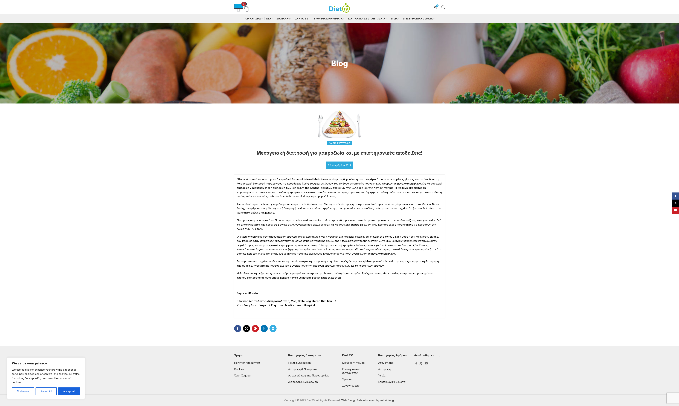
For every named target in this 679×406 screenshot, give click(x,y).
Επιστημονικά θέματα (391, 382)
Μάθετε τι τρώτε (353, 362)
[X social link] (246, 328)
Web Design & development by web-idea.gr (368, 400)
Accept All (69, 391)
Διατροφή (384, 369)
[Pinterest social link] (255, 328)
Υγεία (381, 375)
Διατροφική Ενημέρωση (303, 382)
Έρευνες (347, 379)
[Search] (443, 7)
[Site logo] (339, 6)
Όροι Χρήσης (242, 375)
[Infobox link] (241, 7)
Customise (23, 391)
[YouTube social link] (426, 363)
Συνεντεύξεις (350, 385)
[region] (46, 378)
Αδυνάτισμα (385, 362)
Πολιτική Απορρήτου (247, 362)
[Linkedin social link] (264, 328)
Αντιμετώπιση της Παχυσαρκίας (308, 375)
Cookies (239, 369)
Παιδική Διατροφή (299, 362)
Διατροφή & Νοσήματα (302, 369)
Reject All (46, 391)
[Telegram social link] (273, 328)
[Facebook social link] (237, 328)
